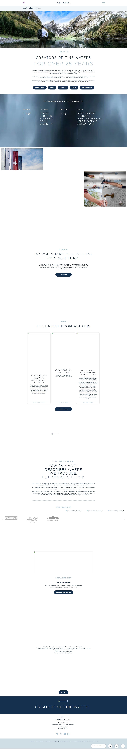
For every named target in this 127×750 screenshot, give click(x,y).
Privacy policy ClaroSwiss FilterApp (60, 741)
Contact (37, 741)
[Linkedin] (57, 734)
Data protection (48, 741)
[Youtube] (65, 734)
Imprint (42, 741)
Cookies (96, 741)
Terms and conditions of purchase (76, 741)
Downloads (91, 741)
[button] (23, 3)
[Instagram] (61, 734)
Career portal (32, 741)
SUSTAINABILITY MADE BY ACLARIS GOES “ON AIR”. (63, 370)
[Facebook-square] (68, 734)
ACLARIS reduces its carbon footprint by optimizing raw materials (39, 379)
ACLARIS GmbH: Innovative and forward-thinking (88, 372)
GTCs (86, 741)
